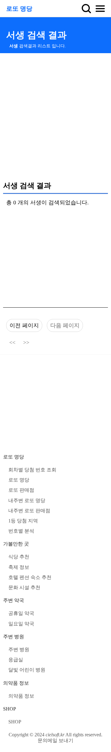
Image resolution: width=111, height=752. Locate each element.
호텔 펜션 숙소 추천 (29, 577)
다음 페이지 (65, 325)
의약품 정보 (16, 683)
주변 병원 (13, 636)
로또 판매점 (21, 490)
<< (12, 343)
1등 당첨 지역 (23, 520)
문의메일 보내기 (55, 740)
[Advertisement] (55, 116)
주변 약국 (13, 600)
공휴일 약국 (21, 613)
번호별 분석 (21, 530)
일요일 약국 (21, 623)
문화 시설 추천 (24, 587)
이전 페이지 (24, 325)
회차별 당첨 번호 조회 (32, 469)
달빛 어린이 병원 (26, 669)
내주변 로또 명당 (26, 500)
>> (26, 343)
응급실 (15, 659)
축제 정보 (18, 567)
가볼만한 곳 (16, 543)
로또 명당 (19, 8)
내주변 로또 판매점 (29, 510)
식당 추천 (18, 556)
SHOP (9, 708)
